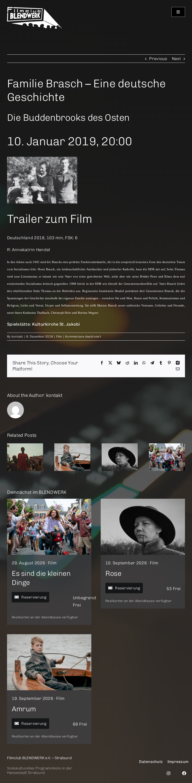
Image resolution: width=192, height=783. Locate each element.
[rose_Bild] (143, 500)
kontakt (17, 336)
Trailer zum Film (49, 219)
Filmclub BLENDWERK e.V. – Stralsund (39, 758)
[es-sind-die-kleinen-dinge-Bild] (49, 500)
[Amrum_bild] (49, 636)
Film (59, 336)
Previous (158, 58)
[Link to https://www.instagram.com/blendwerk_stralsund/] (168, 773)
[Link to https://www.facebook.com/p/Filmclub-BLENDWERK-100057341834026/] (184, 773)
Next (176, 58)
